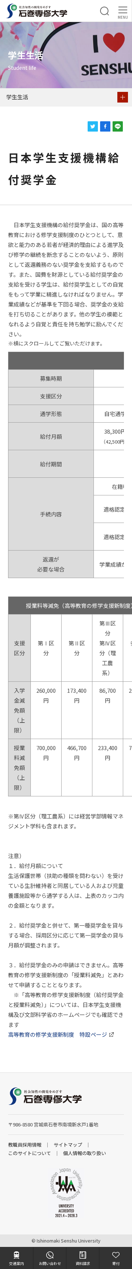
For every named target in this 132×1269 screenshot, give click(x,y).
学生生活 (17, 97)
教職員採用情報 (24, 1144)
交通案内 (16, 1263)
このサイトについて (29, 1153)
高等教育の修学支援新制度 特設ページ (57, 1034)
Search (104, 11)
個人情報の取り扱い (84, 1153)
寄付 (116, 1263)
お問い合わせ (50, 1263)
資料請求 (83, 1263)
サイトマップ (68, 1144)
